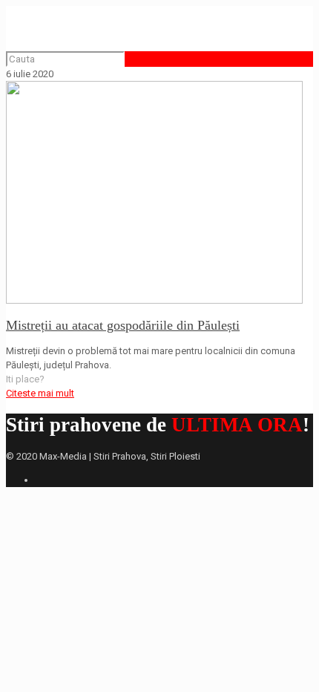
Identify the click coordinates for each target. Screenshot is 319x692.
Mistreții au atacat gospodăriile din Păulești (123, 325)
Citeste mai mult (40, 393)
